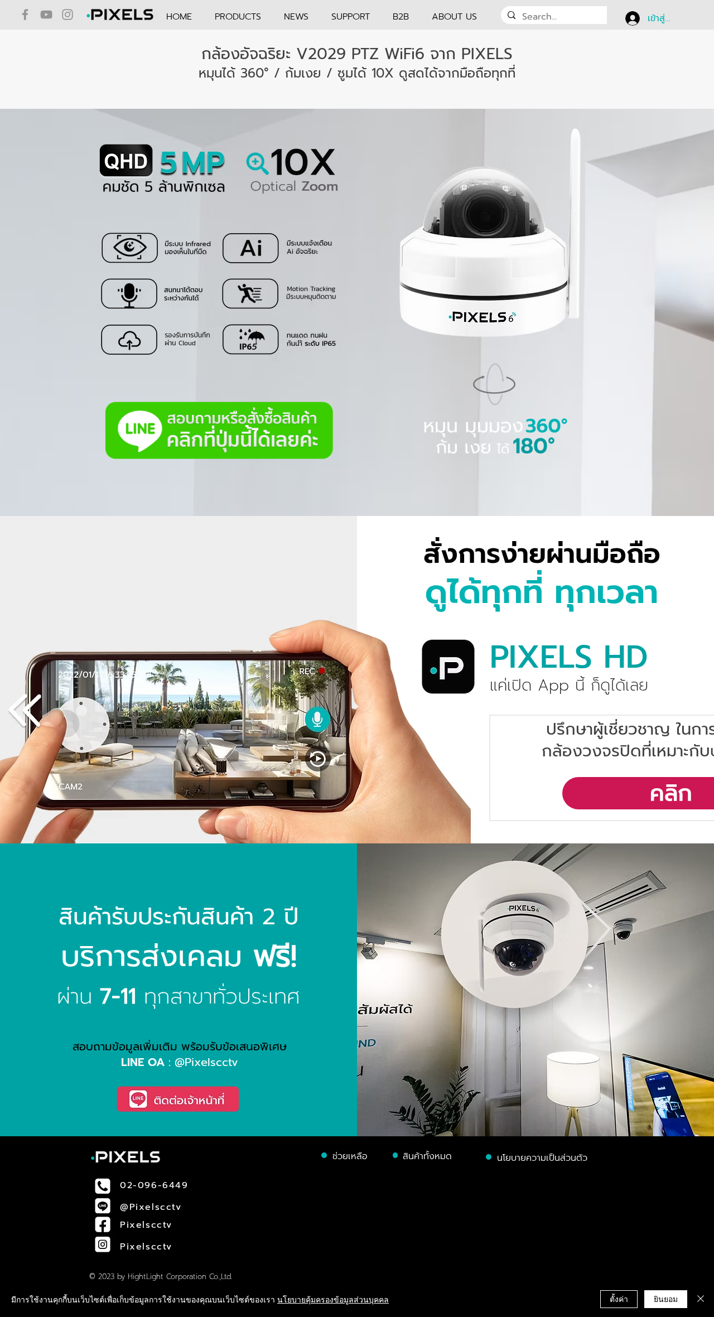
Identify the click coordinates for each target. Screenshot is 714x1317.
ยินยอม (666, 1298)
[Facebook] (25, 14)
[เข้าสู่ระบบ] (632, 18)
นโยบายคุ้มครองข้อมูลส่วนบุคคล (333, 1299)
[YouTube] (46, 14)
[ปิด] (700, 1299)
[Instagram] (67, 14)
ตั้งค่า (619, 1298)
